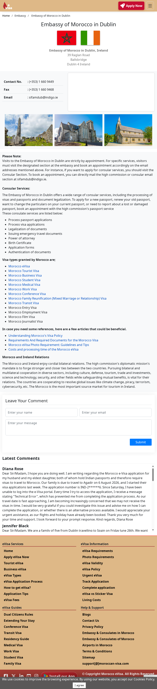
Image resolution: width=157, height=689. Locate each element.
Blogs (86, 614)
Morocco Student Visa (24, 280)
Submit (141, 442)
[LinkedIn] (21, 676)
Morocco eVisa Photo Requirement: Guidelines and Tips (48, 345)
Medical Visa (13, 645)
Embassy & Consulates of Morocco (108, 639)
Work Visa (11, 651)
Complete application (98, 588)
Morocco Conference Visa (27, 294)
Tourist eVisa (13, 563)
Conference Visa (16, 627)
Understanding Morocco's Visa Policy (35, 335)
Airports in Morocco (97, 645)
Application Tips (16, 594)
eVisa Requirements (97, 551)
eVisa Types (12, 575)
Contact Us (90, 620)
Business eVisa (15, 569)
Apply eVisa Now (16, 557)
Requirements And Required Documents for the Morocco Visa (53, 340)
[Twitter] (13, 676)
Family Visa (12, 663)
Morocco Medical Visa (24, 284)
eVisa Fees (11, 600)
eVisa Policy (91, 569)
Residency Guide (16, 639)
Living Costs (91, 600)
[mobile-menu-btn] (150, 6)
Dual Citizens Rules (18, 614)
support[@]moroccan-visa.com (105, 663)
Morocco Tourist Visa (23, 271)
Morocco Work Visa (22, 289)
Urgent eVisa (92, 575)
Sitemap (88, 657)
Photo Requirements (98, 557)
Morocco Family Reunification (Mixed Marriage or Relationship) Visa (57, 298)
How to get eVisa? (17, 588)
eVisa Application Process (23, 581)
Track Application (95, 581)
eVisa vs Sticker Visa (97, 594)
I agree (79, 685)
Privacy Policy (92, 627)
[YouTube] (29, 676)
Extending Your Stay (19, 620)
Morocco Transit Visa (23, 303)
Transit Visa (13, 633)
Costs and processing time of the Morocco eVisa (43, 349)
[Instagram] (36, 676)
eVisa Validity (92, 563)
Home (6, 15)
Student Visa (13, 657)
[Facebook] (6, 676)
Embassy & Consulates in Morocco (108, 633)
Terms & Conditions (97, 651)
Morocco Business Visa (25, 275)
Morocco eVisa (19, 266)
